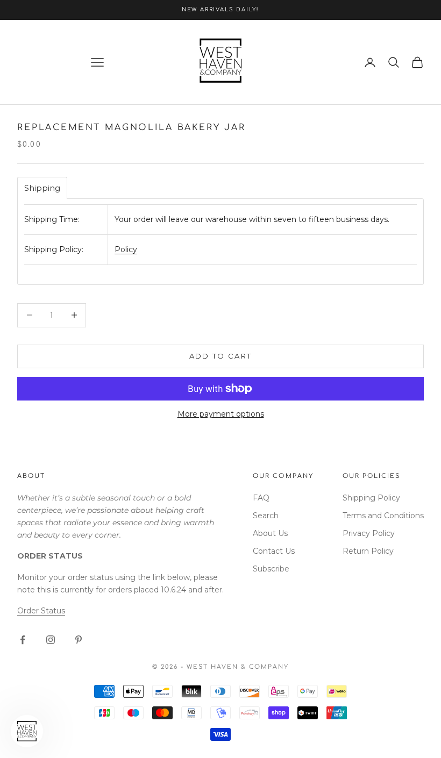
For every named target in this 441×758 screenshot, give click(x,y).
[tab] (42, 188)
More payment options (220, 414)
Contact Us (274, 551)
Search (266, 515)
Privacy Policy (369, 533)
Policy (126, 249)
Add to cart (220, 356)
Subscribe (271, 569)
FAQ (261, 498)
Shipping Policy (371, 498)
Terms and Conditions (383, 515)
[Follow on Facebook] (22, 639)
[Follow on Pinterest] (78, 639)
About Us (270, 533)
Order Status (41, 611)
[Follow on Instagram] (50, 639)
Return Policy (368, 551)
